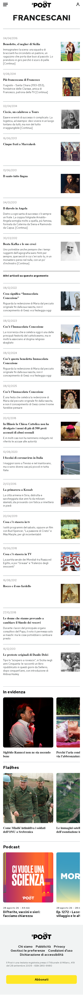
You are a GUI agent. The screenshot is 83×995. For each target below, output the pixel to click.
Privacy (59, 946)
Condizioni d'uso (60, 951)
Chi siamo (25, 946)
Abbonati (41, 979)
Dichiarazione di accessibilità (41, 955)
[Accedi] (78, 4)
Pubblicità (43, 946)
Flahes (11, 767)
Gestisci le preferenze (28, 951)
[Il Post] (42, 4)
